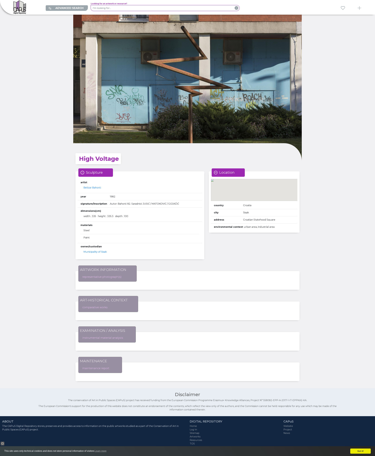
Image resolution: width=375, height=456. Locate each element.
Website (288, 426)
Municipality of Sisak (95, 251)
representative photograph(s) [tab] (101, 277)
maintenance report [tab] (95, 368)
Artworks (195, 436)
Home (193, 426)
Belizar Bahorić (92, 187)
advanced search (69, 8)
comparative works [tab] (95, 307)
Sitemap (194, 433)
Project (287, 429)
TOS (192, 443)
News (286, 433)
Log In (193, 429)
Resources (196, 440)
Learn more (100, 451)
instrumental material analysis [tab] (102, 337)
